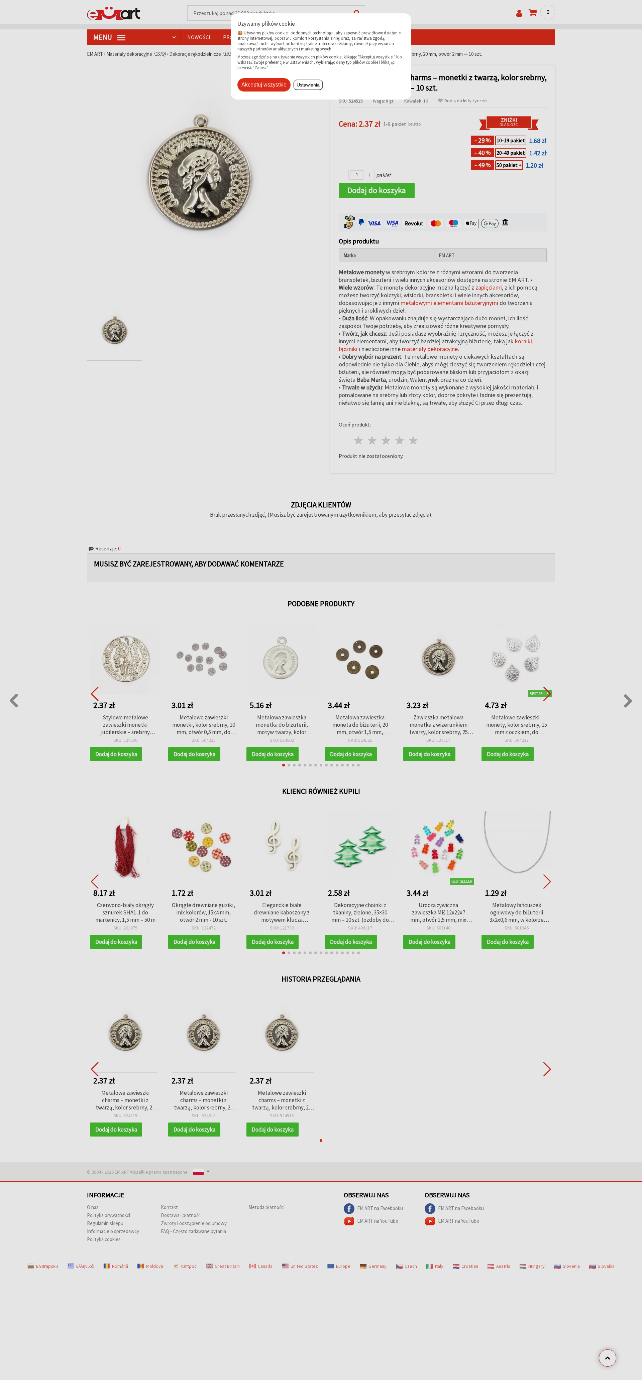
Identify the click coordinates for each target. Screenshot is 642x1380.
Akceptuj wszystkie (264, 85)
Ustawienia (308, 85)
